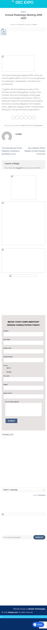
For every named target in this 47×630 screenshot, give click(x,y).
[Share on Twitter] (21, 117)
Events (23, 12)
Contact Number (8, 356)
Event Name (6, 339)
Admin (34, 24)
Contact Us (23, 589)
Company (5, 331)
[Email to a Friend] (25, 117)
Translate (41, 495)
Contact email (7, 348)
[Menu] (6, 4)
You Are (7, 369)
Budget (5, 384)
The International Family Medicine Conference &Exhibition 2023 (12, 151)
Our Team (23, 584)
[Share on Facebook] (17, 117)
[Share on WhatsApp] (13, 117)
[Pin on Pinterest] (30, 117)
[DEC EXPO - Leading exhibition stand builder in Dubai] (23, 4)
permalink (39, 125)
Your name (6, 376)
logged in (20, 168)
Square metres (7, 393)
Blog (24, 595)
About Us (23, 579)
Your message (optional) (12, 401)
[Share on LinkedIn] (34, 117)
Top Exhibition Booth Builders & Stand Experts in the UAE (35, 151)
